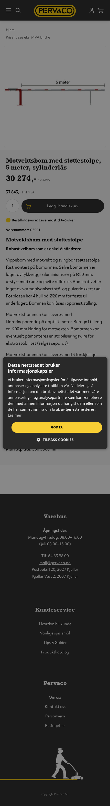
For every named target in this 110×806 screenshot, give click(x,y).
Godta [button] (57, 427)
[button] (55, 440)
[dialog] (55, 403)
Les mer (14, 415)
